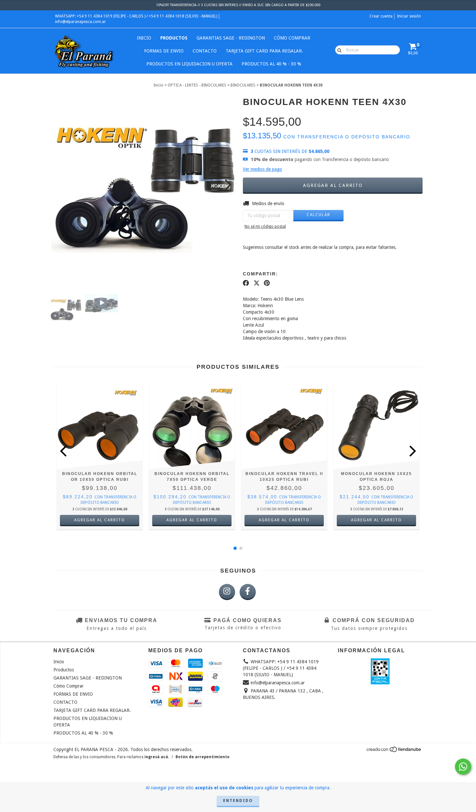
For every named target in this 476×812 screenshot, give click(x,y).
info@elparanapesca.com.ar (80, 21)
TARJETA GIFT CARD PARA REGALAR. (264, 50)
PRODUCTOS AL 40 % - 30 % (271, 63)
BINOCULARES (243, 85)
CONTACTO (205, 50)
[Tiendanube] (394, 751)
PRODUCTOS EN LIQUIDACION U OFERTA (189, 63)
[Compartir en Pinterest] (267, 283)
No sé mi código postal (265, 226)
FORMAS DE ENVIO (164, 50)
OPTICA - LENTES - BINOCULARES (197, 85)
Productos (173, 38)
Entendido (238, 800)
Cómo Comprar (292, 38)
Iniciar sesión (409, 16)
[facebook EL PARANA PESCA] (248, 592)
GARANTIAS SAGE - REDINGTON (231, 38)
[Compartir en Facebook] (246, 283)
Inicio (144, 38)
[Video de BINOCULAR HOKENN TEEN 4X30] (101, 303)
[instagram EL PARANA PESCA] (227, 592)
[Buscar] (338, 49)
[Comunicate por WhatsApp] (463, 767)
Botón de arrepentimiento (203, 757)
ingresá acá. (156, 757)
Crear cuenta (380, 16)
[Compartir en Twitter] (257, 283)
